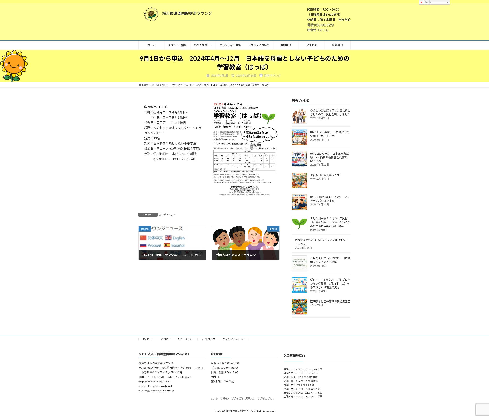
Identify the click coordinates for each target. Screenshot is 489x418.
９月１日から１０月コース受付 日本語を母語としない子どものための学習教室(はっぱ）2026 (330, 222)
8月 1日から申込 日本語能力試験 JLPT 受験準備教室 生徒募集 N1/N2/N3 (330, 157)
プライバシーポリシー (234, 339)
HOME (145, 339)
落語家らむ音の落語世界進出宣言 (330, 301)
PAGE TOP (475, 401)
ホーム (214, 398)
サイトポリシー (186, 339)
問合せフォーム (318, 30)
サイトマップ (208, 339)
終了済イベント (167, 214)
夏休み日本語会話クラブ (325, 175)
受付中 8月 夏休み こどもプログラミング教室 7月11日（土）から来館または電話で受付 (330, 283)
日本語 (427, 2)
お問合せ (163, 339)
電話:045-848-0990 (320, 25)
